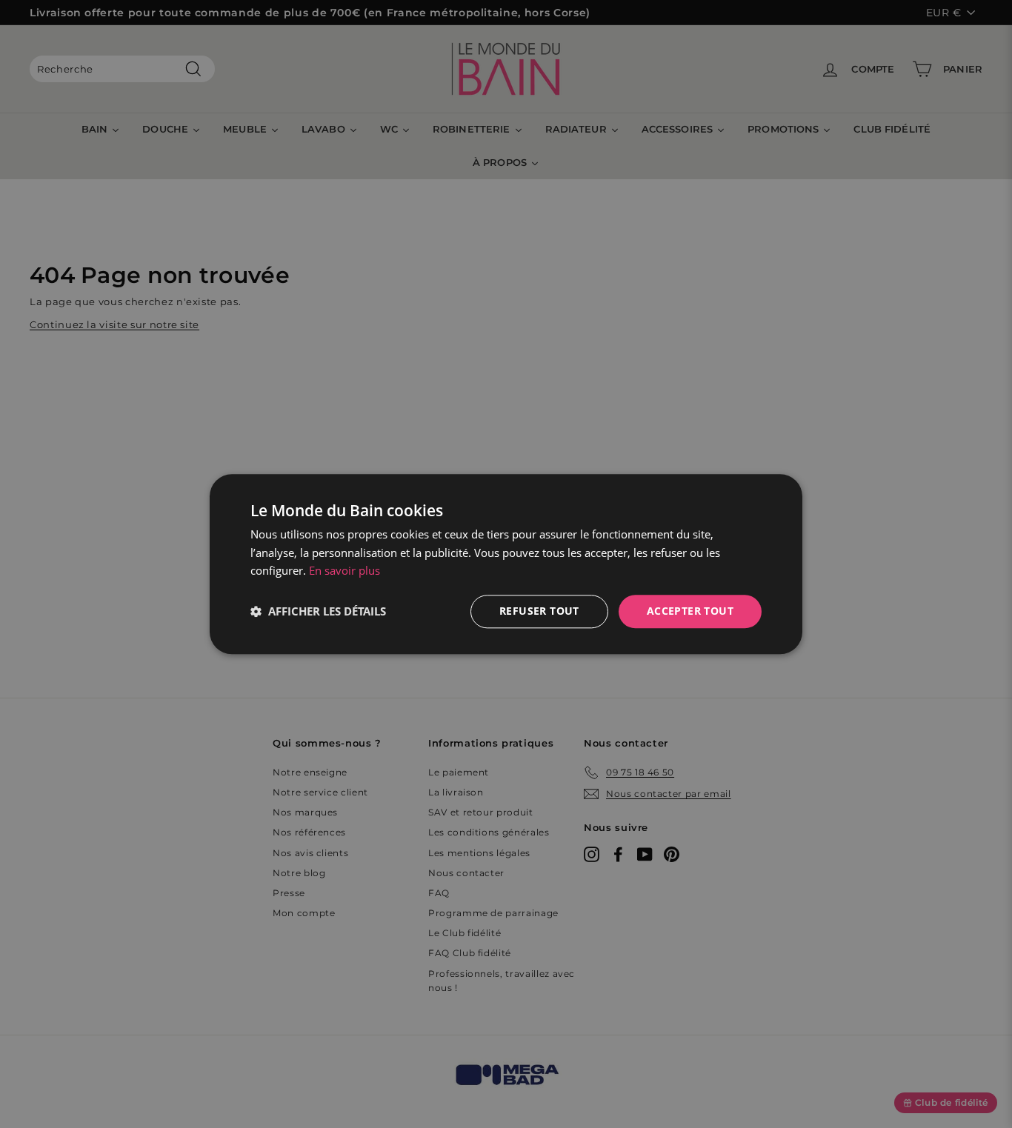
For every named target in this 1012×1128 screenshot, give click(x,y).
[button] (318, 612)
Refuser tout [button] (539, 611)
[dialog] (506, 564)
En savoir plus (344, 571)
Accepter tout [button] (690, 611)
